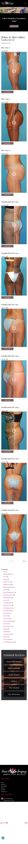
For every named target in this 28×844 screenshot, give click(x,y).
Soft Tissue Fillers (7, 634)
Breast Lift (5, 590)
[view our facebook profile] (3, 823)
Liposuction (5, 624)
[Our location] (27, 822)
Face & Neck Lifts (7, 605)
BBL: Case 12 (5, 48)
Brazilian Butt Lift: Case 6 (10, 459)
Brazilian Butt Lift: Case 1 (10, 202)
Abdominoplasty (6, 574)
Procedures (4, 786)
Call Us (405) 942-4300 (9, 730)
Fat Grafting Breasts (7, 608)
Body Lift (5, 579)
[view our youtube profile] (7, 823)
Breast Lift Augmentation (8, 592)
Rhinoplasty (5, 631)
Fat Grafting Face (7, 610)
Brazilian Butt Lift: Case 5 (10, 407)
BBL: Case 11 (5, 99)
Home (2, 782)
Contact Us (4, 791)
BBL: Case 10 (5, 150)
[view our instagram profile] (5, 823)
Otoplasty (5, 629)
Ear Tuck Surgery (7, 639)
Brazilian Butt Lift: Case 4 (10, 356)
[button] (14, 26)
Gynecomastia (6, 618)
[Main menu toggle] (25, 3)
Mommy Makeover (7, 626)
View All (5, 571)
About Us (3, 784)
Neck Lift (5, 616)
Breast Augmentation (7, 587)
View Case (7, 92)
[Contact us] (25, 822)
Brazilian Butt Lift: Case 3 (10, 304)
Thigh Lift (5, 637)
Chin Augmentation (7, 603)
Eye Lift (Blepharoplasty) (8, 642)
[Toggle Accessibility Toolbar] (2, 837)
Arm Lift (5, 576)
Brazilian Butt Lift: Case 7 (10, 510)
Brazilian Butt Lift (7, 584)
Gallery (3, 788)
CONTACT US (14, 26)
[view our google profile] (1, 823)
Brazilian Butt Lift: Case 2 (10, 253)
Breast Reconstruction (8, 595)
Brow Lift (5, 600)
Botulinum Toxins (6, 582)
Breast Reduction (7, 597)
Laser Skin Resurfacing (8, 621)
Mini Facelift (5, 613)
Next (25, 561)
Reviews (3, 789)
